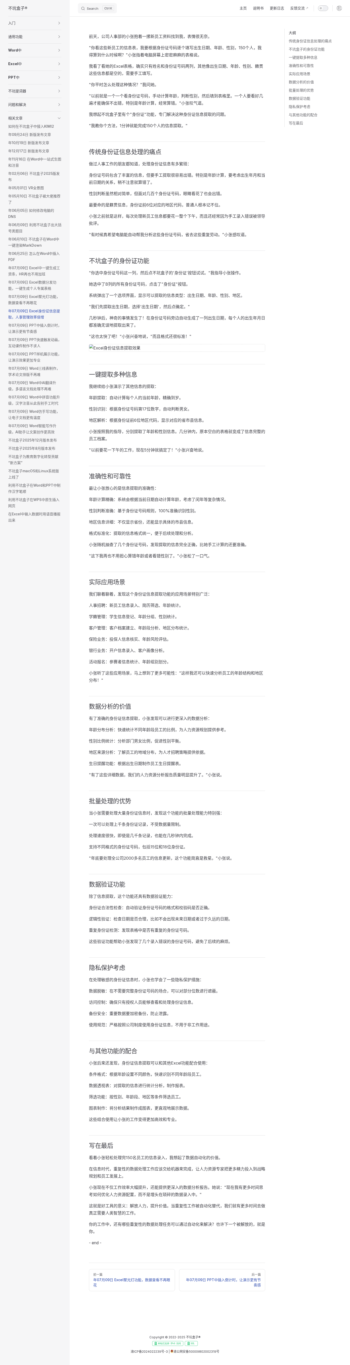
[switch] (323, 8)
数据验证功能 (299, 98)
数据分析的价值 (301, 82)
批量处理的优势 (301, 90)
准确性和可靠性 (301, 65)
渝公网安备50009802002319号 (196, 1351)
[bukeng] (339, 8)
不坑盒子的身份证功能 (307, 49)
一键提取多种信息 (303, 57)
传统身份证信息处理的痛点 (310, 41)
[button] (34, 23)
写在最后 (296, 123)
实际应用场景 (299, 74)
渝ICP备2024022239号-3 (149, 1351)
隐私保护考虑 (299, 106)
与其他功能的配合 (303, 115)
